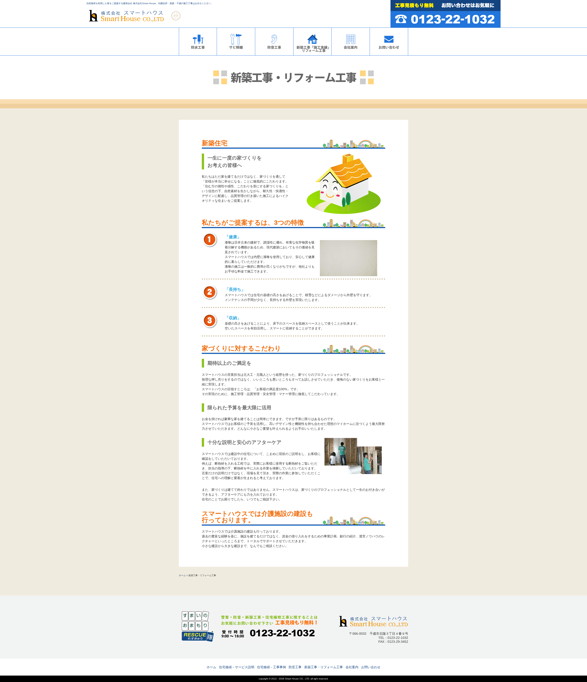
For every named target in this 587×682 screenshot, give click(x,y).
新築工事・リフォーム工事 (323, 667)
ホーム (182, 575)
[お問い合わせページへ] (389, 54)
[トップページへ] (135, 23)
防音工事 (295, 667)
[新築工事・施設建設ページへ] (312, 54)
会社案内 (352, 667)
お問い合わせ (370, 667)
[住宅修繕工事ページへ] (198, 54)
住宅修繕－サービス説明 (236, 667)
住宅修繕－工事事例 (271, 667)
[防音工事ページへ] (274, 54)
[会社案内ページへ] (350, 54)
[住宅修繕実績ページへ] (236, 54)
